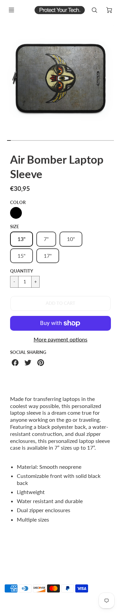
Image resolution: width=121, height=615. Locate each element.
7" (46, 239)
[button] (60, 303)
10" (71, 239)
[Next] (116, 81)
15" (21, 255)
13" (21, 239)
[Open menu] (11, 10)
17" (48, 255)
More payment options (60, 339)
